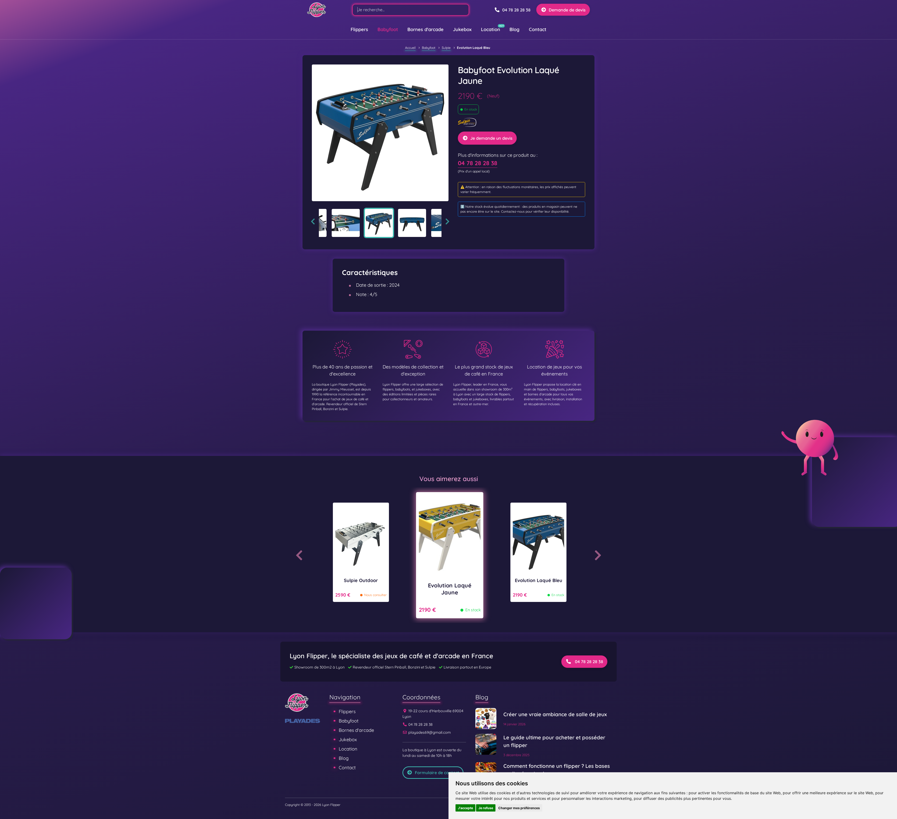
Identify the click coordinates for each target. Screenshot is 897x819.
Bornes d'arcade (425, 29)
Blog (514, 29)
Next (447, 221)
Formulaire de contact (437, 772)
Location (490, 29)
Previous (313, 221)
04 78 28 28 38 (477, 163)
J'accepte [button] (465, 808)
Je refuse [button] (485, 808)
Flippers (359, 29)
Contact (537, 29)
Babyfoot (387, 29)
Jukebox (462, 29)
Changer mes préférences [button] (519, 808)
